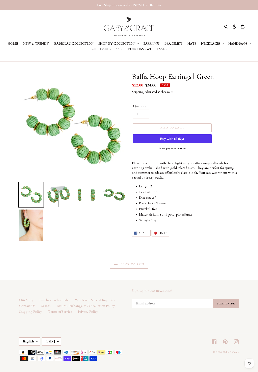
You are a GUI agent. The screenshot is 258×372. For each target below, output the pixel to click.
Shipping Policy (30, 311)
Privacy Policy (88, 311)
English (28, 341)
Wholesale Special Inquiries (95, 300)
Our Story (26, 300)
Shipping (138, 92)
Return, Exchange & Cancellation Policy (86, 306)
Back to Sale (132, 264)
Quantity (139, 106)
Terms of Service (60, 311)
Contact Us (27, 306)
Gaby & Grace (231, 352)
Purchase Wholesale (54, 300)
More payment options (172, 148)
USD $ (50, 341)
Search (46, 306)
